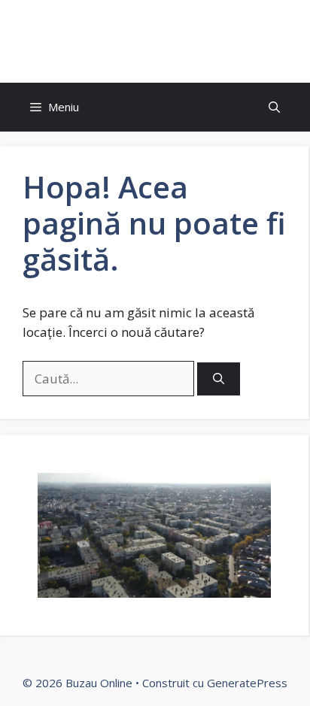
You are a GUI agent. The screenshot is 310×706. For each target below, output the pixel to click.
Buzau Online (155, 41)
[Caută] (218, 379)
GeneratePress (247, 682)
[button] (274, 107)
